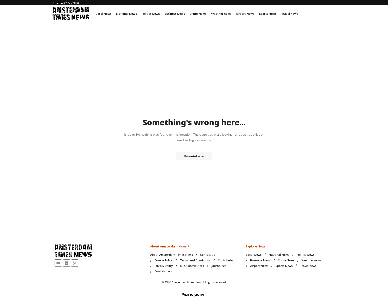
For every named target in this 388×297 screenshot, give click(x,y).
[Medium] (66, 263)
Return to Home (194, 156)
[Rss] (74, 263)
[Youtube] (58, 263)
